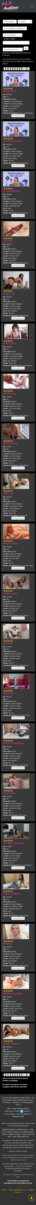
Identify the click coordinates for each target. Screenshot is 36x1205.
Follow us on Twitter (12, 1111)
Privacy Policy (9, 1114)
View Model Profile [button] (18, 115)
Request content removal (18, 1151)
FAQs (8, 1109)
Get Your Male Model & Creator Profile (16, 1098)
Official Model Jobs (25, 1100)
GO (26, 48)
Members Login (18, 1116)
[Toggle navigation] (31, 6)
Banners (27, 1111)
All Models (15, 1102)
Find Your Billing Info (23, 1114)
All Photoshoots (27, 1102)
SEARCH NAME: (9, 39)
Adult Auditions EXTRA (20, 1109)
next (24, 69)
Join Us (18, 1105)
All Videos (6, 1102)
